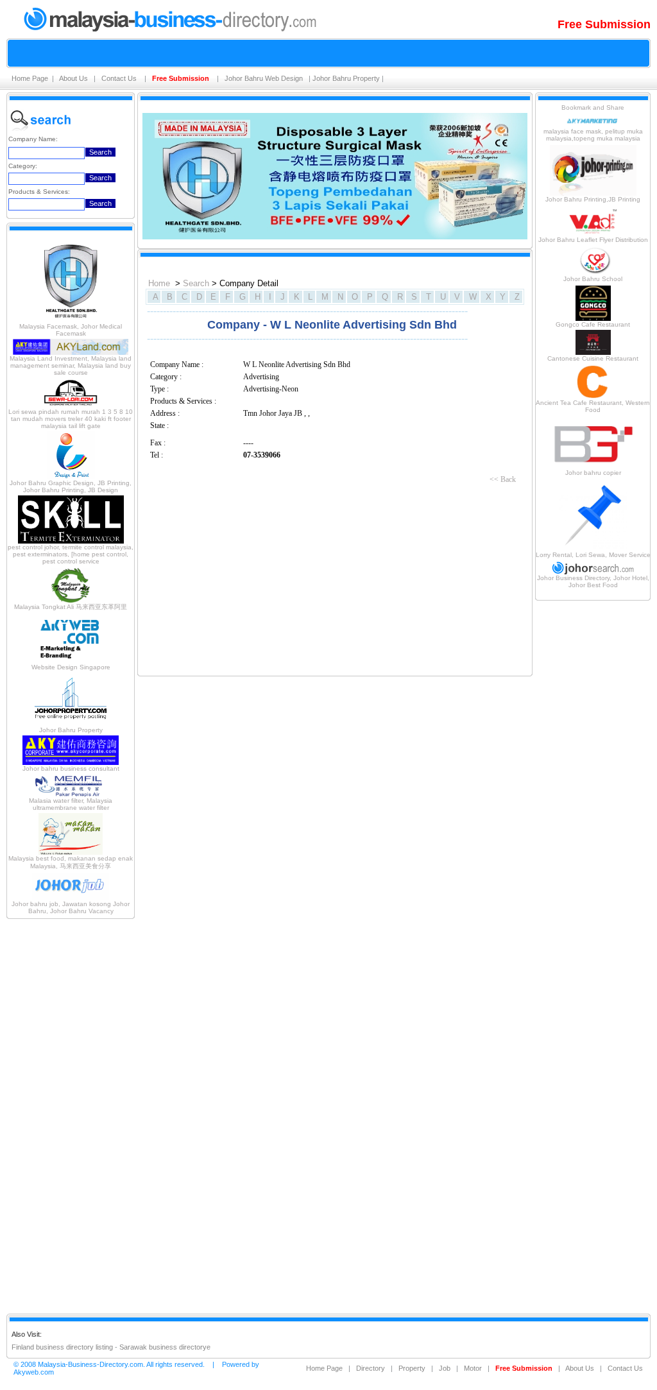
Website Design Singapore (70, 667)
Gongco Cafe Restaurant (593, 324)
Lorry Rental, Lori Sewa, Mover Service (593, 554)
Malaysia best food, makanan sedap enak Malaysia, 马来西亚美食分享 (70, 862)
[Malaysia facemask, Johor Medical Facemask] (70, 320)
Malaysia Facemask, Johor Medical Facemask (70, 330)
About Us (74, 78)
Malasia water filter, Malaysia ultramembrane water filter (70, 804)
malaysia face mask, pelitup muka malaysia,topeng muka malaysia (593, 135)
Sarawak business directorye (164, 1347)
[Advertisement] (70, 1115)
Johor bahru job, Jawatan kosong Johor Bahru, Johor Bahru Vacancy (71, 907)
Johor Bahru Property (346, 78)
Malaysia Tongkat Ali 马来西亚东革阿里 (70, 606)
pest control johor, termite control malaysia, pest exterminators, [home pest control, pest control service (70, 554)
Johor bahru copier (593, 472)
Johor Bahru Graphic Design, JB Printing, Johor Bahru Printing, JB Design (71, 486)
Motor (473, 1368)
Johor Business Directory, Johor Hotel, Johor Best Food (593, 581)
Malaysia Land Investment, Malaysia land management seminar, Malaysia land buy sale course (71, 365)
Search (196, 283)
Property (411, 1368)
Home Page (30, 78)
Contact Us (120, 78)
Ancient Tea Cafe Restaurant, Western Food (593, 406)
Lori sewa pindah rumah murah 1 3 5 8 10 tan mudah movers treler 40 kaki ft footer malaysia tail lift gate (70, 418)
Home (159, 283)
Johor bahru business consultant (70, 768)
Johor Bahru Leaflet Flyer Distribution (593, 239)
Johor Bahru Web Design (265, 78)
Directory (370, 1368)
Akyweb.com (33, 1372)
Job (444, 1368)
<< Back (503, 479)
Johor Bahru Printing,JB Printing (592, 199)
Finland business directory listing (62, 1347)
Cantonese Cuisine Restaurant (592, 358)
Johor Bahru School (592, 278)
